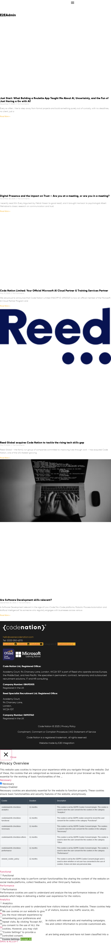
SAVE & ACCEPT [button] (9, 941)
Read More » (5, 116)
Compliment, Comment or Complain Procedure (42, 731)
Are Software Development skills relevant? (26, 600)
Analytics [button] (5, 899)
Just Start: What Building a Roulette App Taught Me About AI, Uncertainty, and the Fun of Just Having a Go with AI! (54, 99)
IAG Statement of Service (82, 731)
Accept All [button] (26, 939)
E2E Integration (66, 743)
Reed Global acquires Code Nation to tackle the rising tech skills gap (42, 442)
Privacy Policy (68, 726)
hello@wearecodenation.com (18, 637)
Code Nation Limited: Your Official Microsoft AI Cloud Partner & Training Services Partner (54, 290)
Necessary (8, 784)
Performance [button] (7, 885)
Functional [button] (5, 871)
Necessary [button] (5, 780)
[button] (72, 2)
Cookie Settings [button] (11, 939)
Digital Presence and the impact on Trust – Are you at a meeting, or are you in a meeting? (55, 196)
